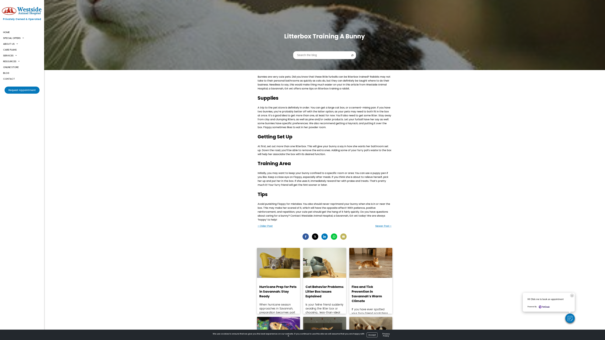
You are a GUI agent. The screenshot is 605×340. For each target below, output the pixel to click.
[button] (570, 318)
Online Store (11, 67)
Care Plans (10, 49)
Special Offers (12, 38)
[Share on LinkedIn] (324, 236)
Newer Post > (383, 226)
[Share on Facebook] (305, 236)
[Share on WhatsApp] (334, 236)
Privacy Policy (386, 334)
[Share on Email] (343, 236)
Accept (372, 334)
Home (6, 32)
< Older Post (265, 226)
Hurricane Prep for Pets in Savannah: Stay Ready (278, 291)
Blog (6, 73)
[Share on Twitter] (315, 236)
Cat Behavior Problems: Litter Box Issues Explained (324, 291)
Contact (9, 78)
